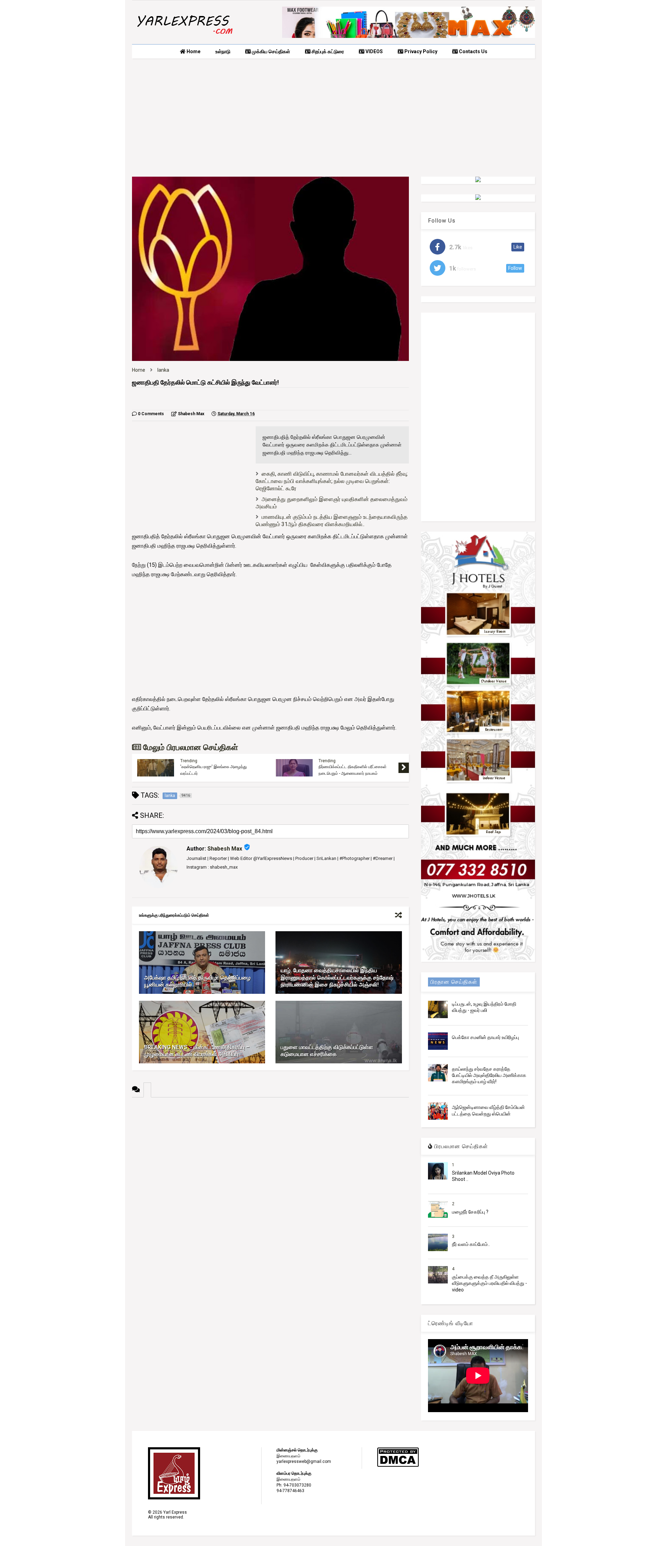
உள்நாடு (222, 51)
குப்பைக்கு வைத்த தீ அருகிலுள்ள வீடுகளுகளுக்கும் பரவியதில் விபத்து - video (489, 1283)
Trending (188, 760)
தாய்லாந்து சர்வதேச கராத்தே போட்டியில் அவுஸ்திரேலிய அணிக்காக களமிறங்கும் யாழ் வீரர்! (489, 1075)
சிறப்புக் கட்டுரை (327, 51)
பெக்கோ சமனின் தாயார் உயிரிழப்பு (485, 1037)
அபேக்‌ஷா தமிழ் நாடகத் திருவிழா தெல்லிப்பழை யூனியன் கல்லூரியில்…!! (197, 981)
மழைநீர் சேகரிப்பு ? (470, 1212)
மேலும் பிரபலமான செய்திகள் (189, 747)
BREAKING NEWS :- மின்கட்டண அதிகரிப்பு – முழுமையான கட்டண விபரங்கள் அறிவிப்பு (196, 1051)
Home (193, 51)
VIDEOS (373, 51)
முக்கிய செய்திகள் (270, 51)
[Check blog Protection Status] (398, 1465)
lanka (163, 370)
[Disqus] (270, 1184)
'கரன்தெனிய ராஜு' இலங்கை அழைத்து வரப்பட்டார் (213, 769)
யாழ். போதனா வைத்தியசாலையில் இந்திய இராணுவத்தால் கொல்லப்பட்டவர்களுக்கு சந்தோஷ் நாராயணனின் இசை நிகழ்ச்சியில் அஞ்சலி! (337, 977)
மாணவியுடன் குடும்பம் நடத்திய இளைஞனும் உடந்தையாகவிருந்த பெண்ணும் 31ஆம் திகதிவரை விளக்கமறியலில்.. (331, 521)
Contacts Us (472, 51)
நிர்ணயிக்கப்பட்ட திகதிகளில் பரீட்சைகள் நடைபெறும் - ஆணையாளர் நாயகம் (353, 769)
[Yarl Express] (184, 35)
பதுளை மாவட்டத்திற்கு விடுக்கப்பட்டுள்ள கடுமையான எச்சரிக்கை (327, 1051)
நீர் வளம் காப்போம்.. (471, 1244)
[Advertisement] (333, 117)
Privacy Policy (420, 51)
